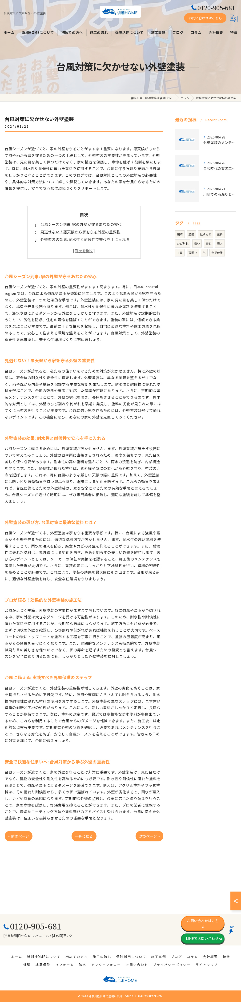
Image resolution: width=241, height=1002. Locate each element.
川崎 (180, 234)
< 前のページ (18, 836)
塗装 (191, 234)
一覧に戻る (84, 836)
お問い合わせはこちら (205, 18)
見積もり (205, 234)
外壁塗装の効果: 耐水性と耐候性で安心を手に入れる (85, 239)
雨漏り (193, 253)
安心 (208, 243)
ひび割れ (183, 243)
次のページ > (149, 836)
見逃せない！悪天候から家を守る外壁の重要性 (80, 231)
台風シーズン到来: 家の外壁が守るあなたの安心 (81, 224)
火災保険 (217, 253)
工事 (180, 253)
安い (197, 243)
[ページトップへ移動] (232, 929)
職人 (220, 243)
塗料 (220, 234)
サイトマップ (206, 964)
